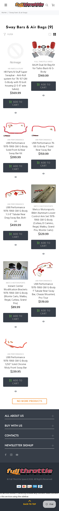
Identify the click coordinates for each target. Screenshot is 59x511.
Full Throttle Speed (43, 61)
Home (4, 12)
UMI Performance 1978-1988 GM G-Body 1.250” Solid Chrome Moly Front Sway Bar (15, 362)
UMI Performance (15, 139)
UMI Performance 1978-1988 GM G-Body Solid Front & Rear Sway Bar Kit (15, 148)
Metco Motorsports (43, 206)
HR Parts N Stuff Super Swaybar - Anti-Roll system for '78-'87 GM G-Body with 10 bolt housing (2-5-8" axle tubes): (15, 80)
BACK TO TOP (29, 504)
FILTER (10, 34)
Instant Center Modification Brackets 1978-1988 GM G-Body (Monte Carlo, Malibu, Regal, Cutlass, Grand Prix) (15, 294)
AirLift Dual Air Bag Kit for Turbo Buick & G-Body (43, 68)
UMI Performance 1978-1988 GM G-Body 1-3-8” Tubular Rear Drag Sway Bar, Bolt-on (15, 214)
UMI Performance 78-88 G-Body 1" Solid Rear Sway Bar (43, 146)
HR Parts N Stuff (15, 68)
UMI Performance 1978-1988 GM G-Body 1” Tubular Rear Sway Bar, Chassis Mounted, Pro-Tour (43, 291)
